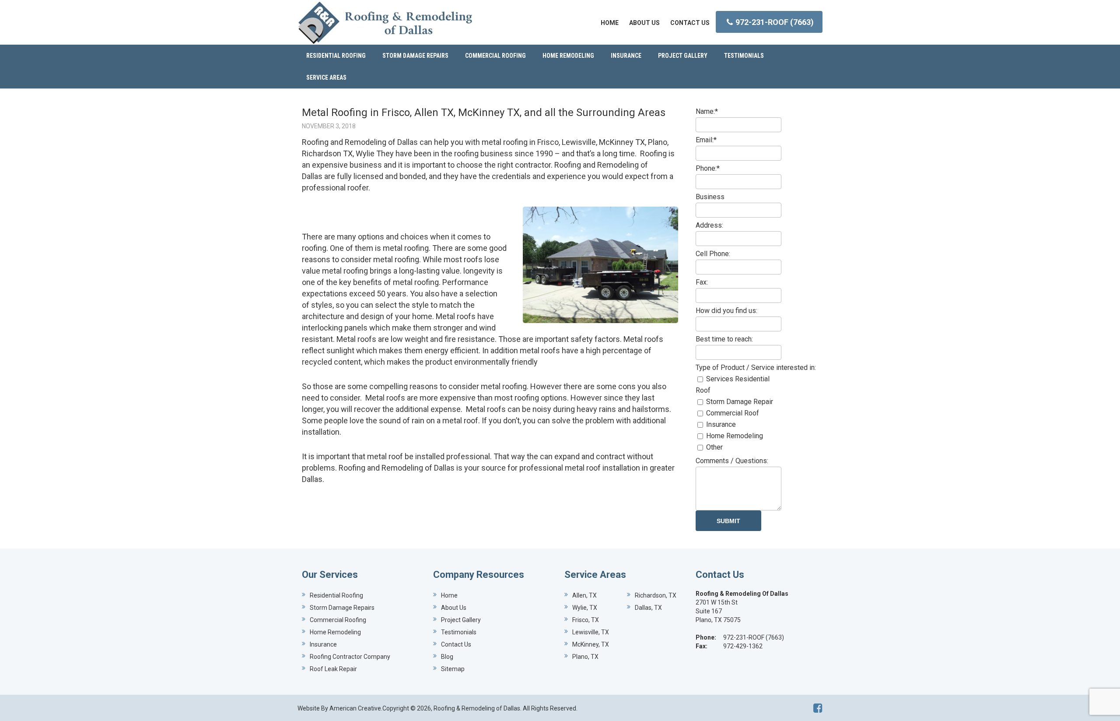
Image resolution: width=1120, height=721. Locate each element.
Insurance (323, 644)
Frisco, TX (585, 619)
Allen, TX (584, 595)
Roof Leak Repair (333, 668)
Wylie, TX (584, 607)
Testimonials (458, 632)
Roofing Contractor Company (350, 656)
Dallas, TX (648, 607)
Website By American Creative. (340, 708)
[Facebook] (817, 708)
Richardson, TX (655, 595)
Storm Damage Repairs (342, 607)
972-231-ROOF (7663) (774, 22)
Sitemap (453, 668)
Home (449, 595)
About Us (453, 607)
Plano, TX (585, 656)
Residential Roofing (336, 595)
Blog (447, 656)
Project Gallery (461, 619)
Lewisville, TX (590, 632)
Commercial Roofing (338, 619)
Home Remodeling (335, 632)
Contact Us (456, 644)
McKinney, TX (590, 644)
